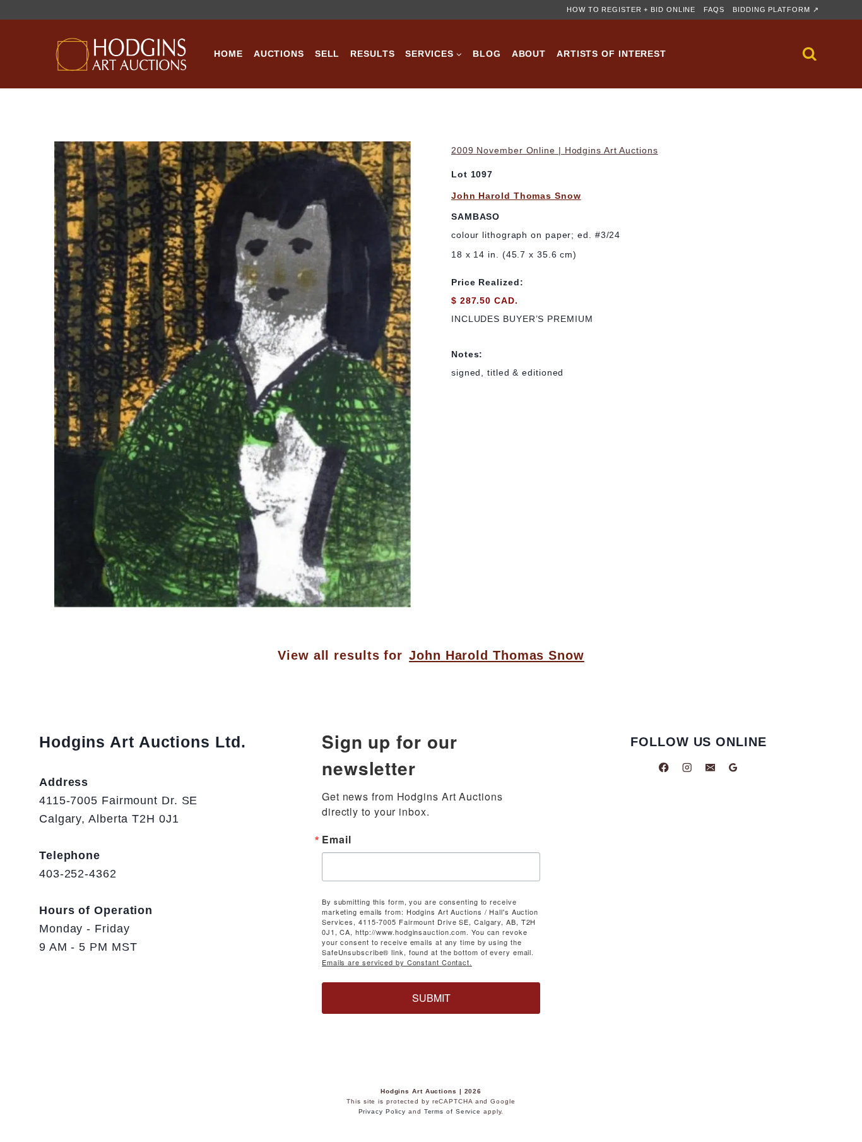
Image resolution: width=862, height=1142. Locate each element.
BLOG (487, 54)
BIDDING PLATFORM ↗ (775, 9)
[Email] (710, 767)
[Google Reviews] (733, 767)
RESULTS (372, 54)
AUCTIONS (279, 54)
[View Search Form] (809, 54)
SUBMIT (431, 997)
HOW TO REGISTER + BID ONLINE (631, 9)
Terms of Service (452, 1111)
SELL (327, 54)
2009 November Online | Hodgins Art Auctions (554, 150)
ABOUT (529, 54)
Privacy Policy (382, 1111)
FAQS (714, 9)
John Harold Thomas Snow (516, 196)
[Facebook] (664, 767)
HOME (228, 54)
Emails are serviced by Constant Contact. (397, 962)
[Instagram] (687, 767)
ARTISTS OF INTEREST (611, 54)
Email (336, 840)
